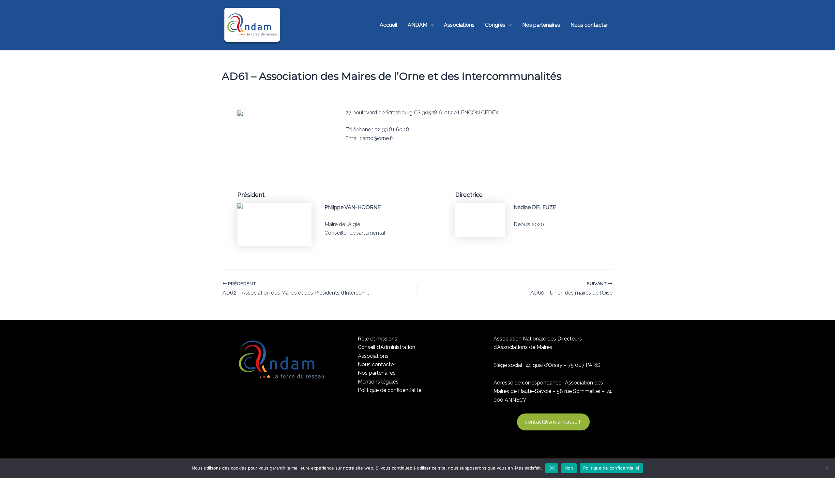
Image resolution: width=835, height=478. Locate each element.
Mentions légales (378, 382)
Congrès (495, 25)
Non (569, 468)
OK (552, 468)
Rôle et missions (377, 339)
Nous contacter (589, 25)
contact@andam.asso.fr (553, 422)
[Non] (827, 468)
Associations (459, 25)
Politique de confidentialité (389, 390)
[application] (430, 25)
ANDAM (417, 25)
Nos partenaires (541, 25)
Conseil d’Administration (386, 347)
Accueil (388, 25)
